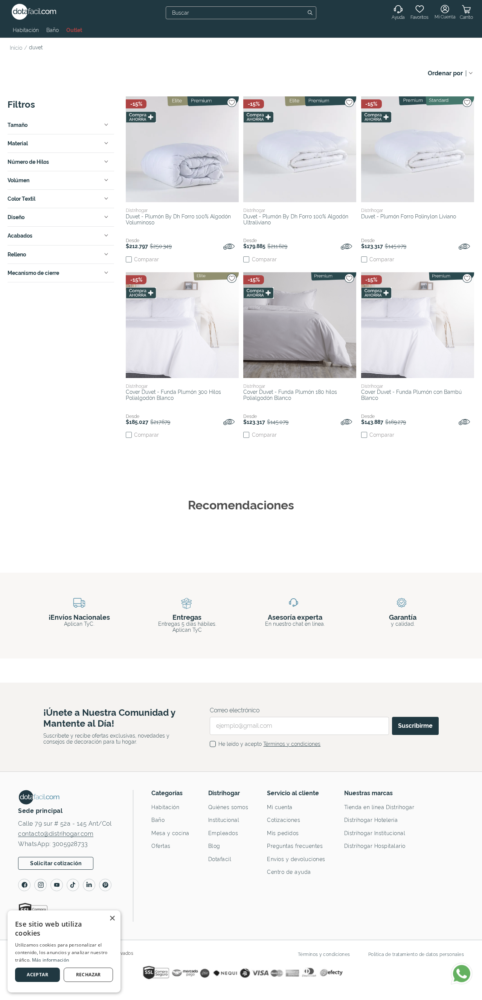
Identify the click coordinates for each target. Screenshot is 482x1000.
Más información (50, 960)
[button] (61, 125)
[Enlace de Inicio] (17, 48)
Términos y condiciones (291, 744)
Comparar (146, 259)
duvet (36, 47)
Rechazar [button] (88, 974)
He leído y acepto (269, 744)
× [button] (112, 918)
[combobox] (241, 12)
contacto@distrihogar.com (55, 834)
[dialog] (64, 951)
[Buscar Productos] (311, 13)
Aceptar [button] (37, 974)
